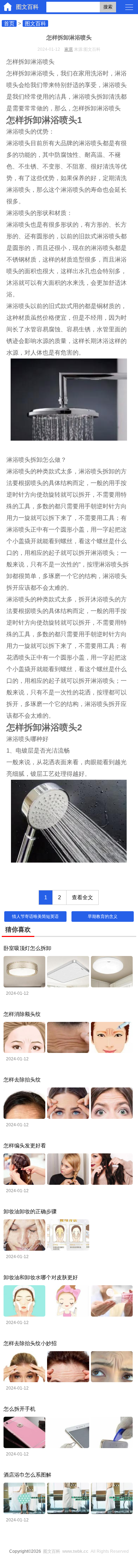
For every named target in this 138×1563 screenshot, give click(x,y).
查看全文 (82, 897)
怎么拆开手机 (19, 1409)
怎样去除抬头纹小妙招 (30, 1343)
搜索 (108, 7)
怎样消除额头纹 (22, 1014)
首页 (9, 23)
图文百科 (27, 7)
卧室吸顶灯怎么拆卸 (27, 948)
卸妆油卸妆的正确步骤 (30, 1211)
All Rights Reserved (86, 1551)
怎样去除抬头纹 (22, 1080)
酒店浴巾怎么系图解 (27, 1475)
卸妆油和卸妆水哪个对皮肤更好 (41, 1277)
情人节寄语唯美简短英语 (35, 916)
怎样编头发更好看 (25, 1145)
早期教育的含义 (102, 916)
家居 (68, 49)
